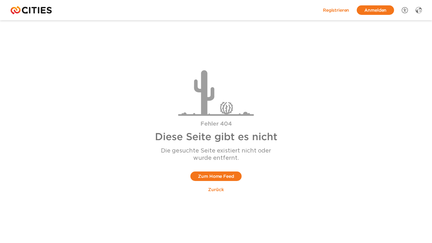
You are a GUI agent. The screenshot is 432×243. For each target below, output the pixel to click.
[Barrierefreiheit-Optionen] (405, 10)
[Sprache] (418, 10)
